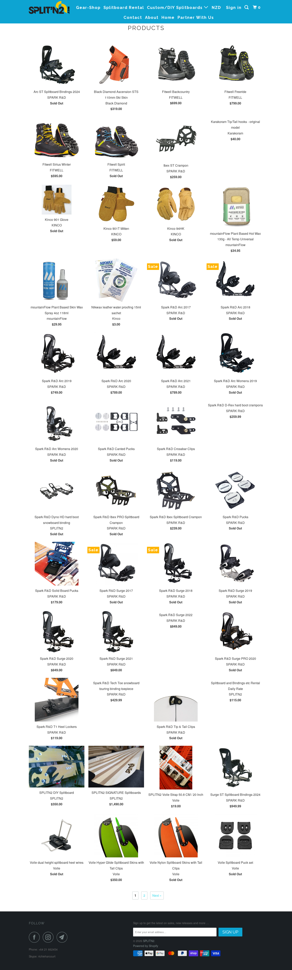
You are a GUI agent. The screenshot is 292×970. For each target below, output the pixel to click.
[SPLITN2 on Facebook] (35, 937)
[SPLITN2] (49, 7)
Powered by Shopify (145, 946)
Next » (156, 895)
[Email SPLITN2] (63, 937)
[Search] (247, 7)
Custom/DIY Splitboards (175, 7)
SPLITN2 (148, 941)
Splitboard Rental (123, 7)
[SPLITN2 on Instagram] (49, 937)
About (152, 17)
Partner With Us (196, 17)
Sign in (234, 7)
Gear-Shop (88, 7)
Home (168, 17)
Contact (133, 17)
